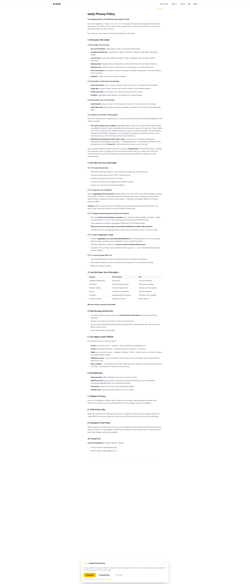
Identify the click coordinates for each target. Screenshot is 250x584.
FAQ (189, 4)
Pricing (182, 4)
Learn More (118, 575)
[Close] (165, 562)
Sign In (195, 4)
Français (159, 9)
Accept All (89, 575)
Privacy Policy (108, 579)
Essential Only (104, 575)
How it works (164, 4)
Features (174, 4)
